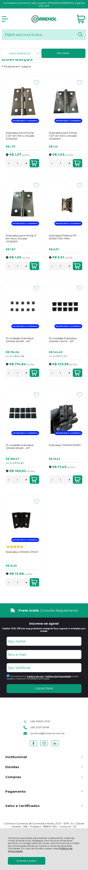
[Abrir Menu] (5, 19)
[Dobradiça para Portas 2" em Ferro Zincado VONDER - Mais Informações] (22, 204)
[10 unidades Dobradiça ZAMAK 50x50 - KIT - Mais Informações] (22, 413)
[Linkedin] (55, 746)
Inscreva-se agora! (44, 623)
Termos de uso (35, 676)
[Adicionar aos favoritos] (36, 82)
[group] (44, 610)
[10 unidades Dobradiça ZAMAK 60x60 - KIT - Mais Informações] (22, 307)
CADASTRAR (44, 688)
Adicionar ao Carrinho (34, 163)
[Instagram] (44, 746)
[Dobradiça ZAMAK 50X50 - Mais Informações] (65, 413)
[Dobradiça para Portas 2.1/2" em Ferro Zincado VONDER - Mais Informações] (22, 101)
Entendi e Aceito (27, 860)
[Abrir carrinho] (80, 19)
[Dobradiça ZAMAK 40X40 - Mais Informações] (22, 520)
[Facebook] (33, 746)
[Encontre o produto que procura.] (80, 35)
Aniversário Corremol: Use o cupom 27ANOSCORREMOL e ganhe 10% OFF (44, 4)
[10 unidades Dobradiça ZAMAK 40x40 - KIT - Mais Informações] (65, 307)
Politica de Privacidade (58, 676)
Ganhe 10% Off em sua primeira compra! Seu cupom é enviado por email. (44, 630)
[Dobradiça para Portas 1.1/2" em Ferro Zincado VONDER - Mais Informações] (65, 101)
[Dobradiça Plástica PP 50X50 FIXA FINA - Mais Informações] (65, 204)
